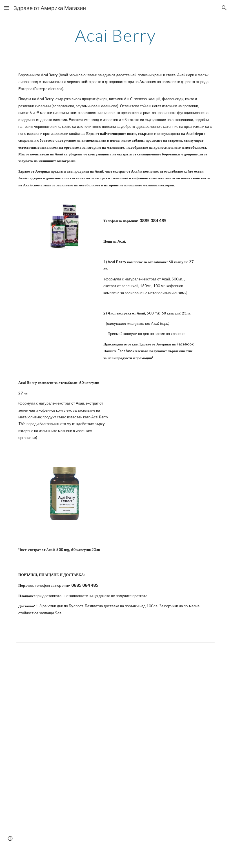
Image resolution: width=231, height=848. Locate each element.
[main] (115, 35)
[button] (7, 7)
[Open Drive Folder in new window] (204, 649)
